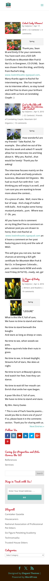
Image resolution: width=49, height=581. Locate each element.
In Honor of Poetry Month (30, 280)
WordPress (31, 577)
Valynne (28, 26)
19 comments (28, 291)
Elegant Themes (30, 573)
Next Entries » (37, 426)
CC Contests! (33, 30)
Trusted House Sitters (16, 542)
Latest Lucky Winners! (32, 23)
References (11, 459)
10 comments (21, 123)
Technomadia (12, 537)
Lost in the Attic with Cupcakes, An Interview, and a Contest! (32, 107)
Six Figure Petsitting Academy (20, 532)
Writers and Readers (33, 287)
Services (9, 464)
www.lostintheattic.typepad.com (22, 74)
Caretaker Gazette (14, 514)
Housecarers (11, 519)
